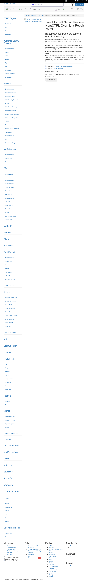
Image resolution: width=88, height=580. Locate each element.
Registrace (31, 554)
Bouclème (8, 471)
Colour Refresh (9, 205)
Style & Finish (8, 209)
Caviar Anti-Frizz (9, 319)
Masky (57, 66)
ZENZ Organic (10, 18)
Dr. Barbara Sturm (12, 491)
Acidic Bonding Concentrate (12, 100)
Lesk (6, 514)
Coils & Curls (8, 219)
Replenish (7, 63)
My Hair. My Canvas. (10, 301)
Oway (6, 458)
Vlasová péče (8, 24)
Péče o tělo (8, 34)
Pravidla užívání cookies (34, 549)
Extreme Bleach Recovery (12, 128)
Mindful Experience (10, 74)
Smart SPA (8, 389)
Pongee (7, 368)
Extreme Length (9, 125)
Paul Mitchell (9, 252)
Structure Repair (9, 198)
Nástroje (7, 395)
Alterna (7, 292)
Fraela (6, 497)
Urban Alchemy (11, 332)
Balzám (7, 521)
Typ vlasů (23, 9)
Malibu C (8, 225)
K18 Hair (8, 232)
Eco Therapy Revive (10, 216)
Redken (7, 83)
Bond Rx (7, 268)
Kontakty (80, 9)
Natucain (8, 464)
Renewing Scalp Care (11, 297)
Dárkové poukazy (34, 558)
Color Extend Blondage (11, 107)
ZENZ (50, 546)
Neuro (6, 265)
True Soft (7, 201)
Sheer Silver (8, 191)
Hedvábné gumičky (10, 420)
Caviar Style (8, 326)
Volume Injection (9, 136)
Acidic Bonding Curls (10, 92)
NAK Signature (10, 149)
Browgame (8, 484)
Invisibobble (8, 382)
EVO (6, 364)
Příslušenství (9, 358)
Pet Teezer (8, 439)
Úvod (27, 15)
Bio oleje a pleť (9, 31)
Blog (59, 9)
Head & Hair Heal (9, 184)
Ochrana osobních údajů (34, 551)
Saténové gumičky (10, 416)
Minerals (7, 212)
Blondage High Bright (10, 110)
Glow (6, 56)
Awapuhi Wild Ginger (10, 279)
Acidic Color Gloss (10, 96)
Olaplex (7, 238)
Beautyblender (10, 345)
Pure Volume (8, 194)
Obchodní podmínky (12, 549)
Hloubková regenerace (67, 66)
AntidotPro (8, 478)
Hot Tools (7, 401)
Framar (7, 375)
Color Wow (8, 285)
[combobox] (47, 5)
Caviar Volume (9, 312)
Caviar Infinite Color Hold (11, 315)
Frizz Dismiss (8, 132)
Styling (7, 27)
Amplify (7, 59)
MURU (7, 411)
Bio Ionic (7, 405)
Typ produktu (11, 9)
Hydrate (7, 52)
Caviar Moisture (9, 305)
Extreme (7, 121)
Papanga (7, 371)
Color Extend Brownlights (12, 114)
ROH (6, 167)
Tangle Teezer (9, 379)
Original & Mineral (12, 527)
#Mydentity (8, 245)
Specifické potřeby (10, 143)
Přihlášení (30, 552)
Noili (5, 339)
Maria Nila (8, 174)
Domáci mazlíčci (11, 433)
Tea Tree (7, 275)
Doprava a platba (69, 9)
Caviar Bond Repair (10, 308)
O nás (8, 546)
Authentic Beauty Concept (11, 41)
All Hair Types (8, 77)
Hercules (7, 386)
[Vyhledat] (33, 4)
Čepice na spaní (9, 424)
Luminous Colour (9, 187)
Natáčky (7, 427)
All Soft (7, 103)
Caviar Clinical (9, 323)
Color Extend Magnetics (11, 118)
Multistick (7, 510)
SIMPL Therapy (11, 451)
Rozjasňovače (9, 507)
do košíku (52, 79)
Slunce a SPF (36, 9)
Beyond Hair (8, 70)
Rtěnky (7, 503)
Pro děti (7, 352)
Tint (6, 518)
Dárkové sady (10, 48)
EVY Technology (11, 445)
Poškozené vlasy (58, 68)
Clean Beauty (8, 261)
